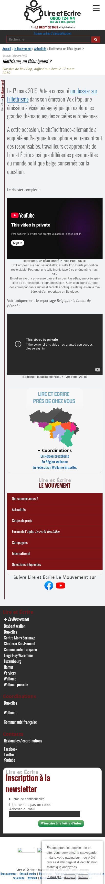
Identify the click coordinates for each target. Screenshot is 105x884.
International (21, 553)
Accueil (6, 48)
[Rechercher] (95, 39)
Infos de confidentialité (28, 799)
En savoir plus (54, 877)
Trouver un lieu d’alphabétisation (52, 33)
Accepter (69, 877)
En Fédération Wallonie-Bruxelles (55, 467)
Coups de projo (22, 520)
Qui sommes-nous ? (25, 498)
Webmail (32, 878)
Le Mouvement (23, 48)
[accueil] (52, 22)
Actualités (40, 48)
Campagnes (20, 542)
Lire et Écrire (2, 95)
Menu (96, 8)
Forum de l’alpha (35, 531)
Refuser (83, 877)
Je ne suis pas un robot (31, 804)
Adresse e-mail (22, 809)
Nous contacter (8, 874)
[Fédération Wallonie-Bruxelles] (27, 851)
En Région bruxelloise (55, 456)
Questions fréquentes (26, 564)
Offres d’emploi (28, 874)
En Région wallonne (55, 461)
